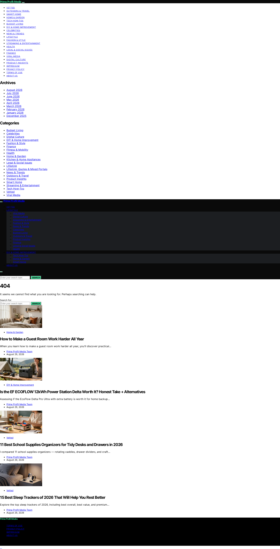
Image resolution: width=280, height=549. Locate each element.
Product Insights (17, 63)
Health (10, 46)
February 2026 (15, 109)
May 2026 (12, 99)
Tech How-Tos (14, 20)
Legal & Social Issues (19, 50)
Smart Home (13, 14)
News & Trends (15, 33)
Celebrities (13, 30)
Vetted (10, 7)
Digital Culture (16, 59)
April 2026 (12, 102)
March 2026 (13, 106)
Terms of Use (14, 72)
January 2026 (14, 112)
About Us (12, 76)
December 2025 (16, 115)
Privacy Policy (15, 69)
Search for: (6, 274)
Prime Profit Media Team (19, 351)
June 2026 (13, 96)
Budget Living (14, 24)
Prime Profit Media (10, 1)
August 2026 (14, 90)
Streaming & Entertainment (23, 43)
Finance (11, 53)
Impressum (13, 66)
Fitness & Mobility (17, 149)
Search (36, 277)
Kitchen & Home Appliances (23, 159)
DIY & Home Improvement (21, 27)
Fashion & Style (16, 40)
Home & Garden (15, 17)
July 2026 (12, 93)
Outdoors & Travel (18, 11)
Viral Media (13, 56)
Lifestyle (12, 37)
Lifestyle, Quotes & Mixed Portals (26, 169)
